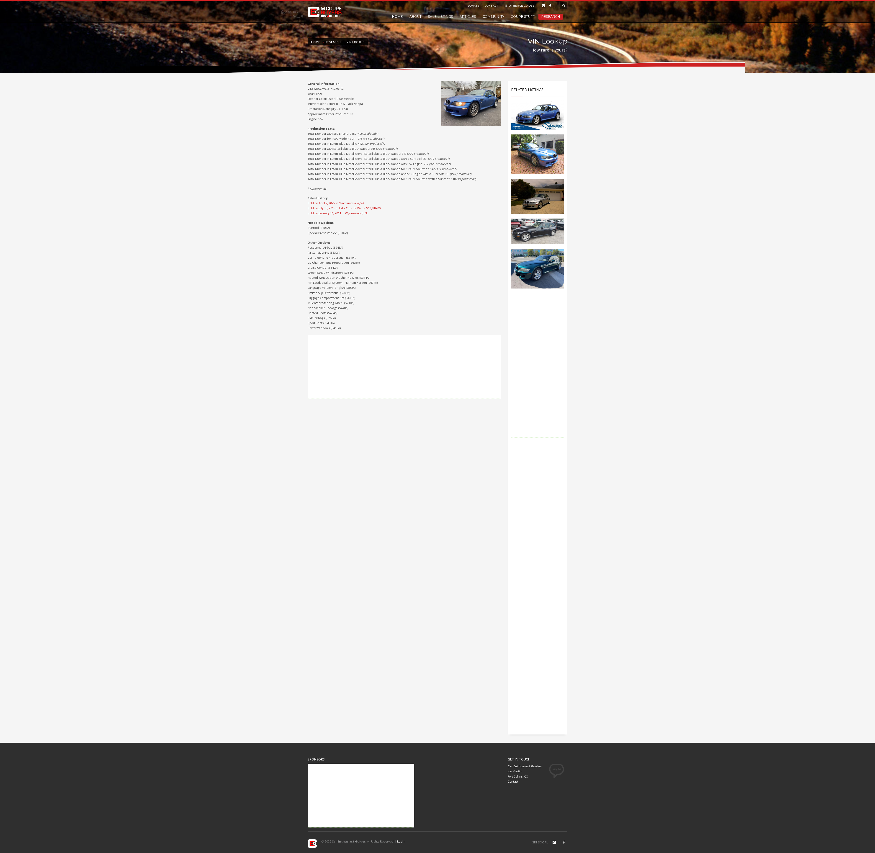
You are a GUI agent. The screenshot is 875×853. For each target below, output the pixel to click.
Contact (513, 781)
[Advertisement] (404, 367)
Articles (468, 17)
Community (493, 17)
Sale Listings (440, 17)
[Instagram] (543, 5)
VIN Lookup (355, 42)
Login (400, 841)
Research (550, 17)
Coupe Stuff (523, 17)
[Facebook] (550, 5)
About (415, 17)
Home (397, 17)
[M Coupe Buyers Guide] (325, 12)
